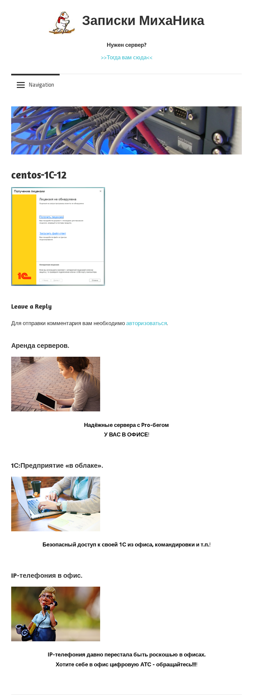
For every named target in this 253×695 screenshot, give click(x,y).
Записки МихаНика (143, 20)
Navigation (41, 84)
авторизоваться (146, 323)
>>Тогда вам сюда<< (127, 57)
